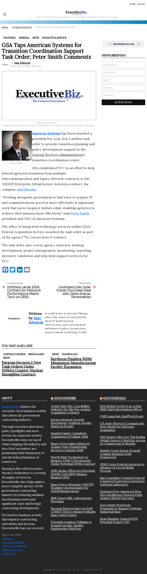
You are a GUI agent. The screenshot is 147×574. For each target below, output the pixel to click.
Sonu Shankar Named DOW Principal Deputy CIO (119, 520)
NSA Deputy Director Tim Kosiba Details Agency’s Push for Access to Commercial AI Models (122, 440)
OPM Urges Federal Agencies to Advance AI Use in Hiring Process (122, 468)
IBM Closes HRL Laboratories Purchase (71, 499)
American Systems (46, 133)
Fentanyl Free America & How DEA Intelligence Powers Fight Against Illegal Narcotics (121, 495)
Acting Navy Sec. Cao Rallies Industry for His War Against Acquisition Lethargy (71, 409)
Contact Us (8, 553)
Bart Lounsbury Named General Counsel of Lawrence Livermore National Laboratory (122, 481)
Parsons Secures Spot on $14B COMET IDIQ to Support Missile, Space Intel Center (73, 512)
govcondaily (114, 398)
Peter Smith (80, 213)
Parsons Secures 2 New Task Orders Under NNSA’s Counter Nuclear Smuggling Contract (22, 368)
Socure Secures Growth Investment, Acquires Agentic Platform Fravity (71, 423)
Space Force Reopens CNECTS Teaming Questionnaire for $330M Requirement (72, 488)
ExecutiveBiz (11, 406)
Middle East (36, 354)
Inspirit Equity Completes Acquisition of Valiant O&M (69, 435)
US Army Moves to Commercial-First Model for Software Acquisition (122, 427)
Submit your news (12, 549)
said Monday (26, 189)
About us (7, 538)
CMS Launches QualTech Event (121, 416)
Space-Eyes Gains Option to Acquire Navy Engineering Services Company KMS (70, 447)
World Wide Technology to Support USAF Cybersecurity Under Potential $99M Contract (73, 460)
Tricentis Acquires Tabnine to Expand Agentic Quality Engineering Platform (71, 525)
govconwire (65, 398)
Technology (70, 354)
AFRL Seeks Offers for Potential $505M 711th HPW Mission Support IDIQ (73, 474)
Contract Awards (14, 354)
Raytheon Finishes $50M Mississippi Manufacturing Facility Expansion (73, 362)
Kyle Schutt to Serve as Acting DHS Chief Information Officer (121, 408)
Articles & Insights (13, 542)
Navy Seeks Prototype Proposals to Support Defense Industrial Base (121, 508)
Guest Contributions (14, 546)
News (6, 357)
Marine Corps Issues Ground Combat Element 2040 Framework (120, 454)
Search (138, 44)
